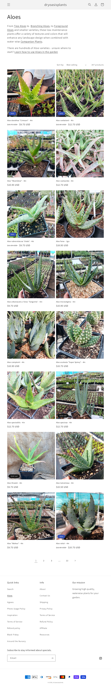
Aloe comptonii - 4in (15, 362)
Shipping (44, 602)
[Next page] (75, 560)
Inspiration (12, 615)
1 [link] (36, 560)
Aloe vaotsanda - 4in (65, 181)
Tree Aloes (20, 26)
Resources (44, 634)
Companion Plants (31, 41)
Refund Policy (46, 621)
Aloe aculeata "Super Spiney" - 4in (70, 362)
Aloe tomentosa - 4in (65, 483)
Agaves (10, 602)
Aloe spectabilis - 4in (16, 422)
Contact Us (45, 595)
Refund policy (13, 628)
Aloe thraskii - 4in (14, 483)
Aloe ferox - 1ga (63, 241)
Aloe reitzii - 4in (62, 543)
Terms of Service (14, 621)
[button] (8, 4)
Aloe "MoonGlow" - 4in (16, 181)
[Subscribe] (52, 658)
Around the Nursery (16, 641)
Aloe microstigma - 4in (65, 302)
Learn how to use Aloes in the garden (36, 52)
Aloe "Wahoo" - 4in (15, 543)
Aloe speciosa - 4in (64, 422)
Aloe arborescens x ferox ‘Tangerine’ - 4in (24, 302)
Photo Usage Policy (16, 608)
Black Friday (12, 634)
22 (67, 560)
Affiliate (43, 628)
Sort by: (60, 64)
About (43, 589)
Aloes (9, 595)
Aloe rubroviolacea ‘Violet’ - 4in (20, 241)
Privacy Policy (46, 608)
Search (10, 589)
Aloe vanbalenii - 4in (65, 120)
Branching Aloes (40, 26)
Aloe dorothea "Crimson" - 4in (20, 120)
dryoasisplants (58, 682)
